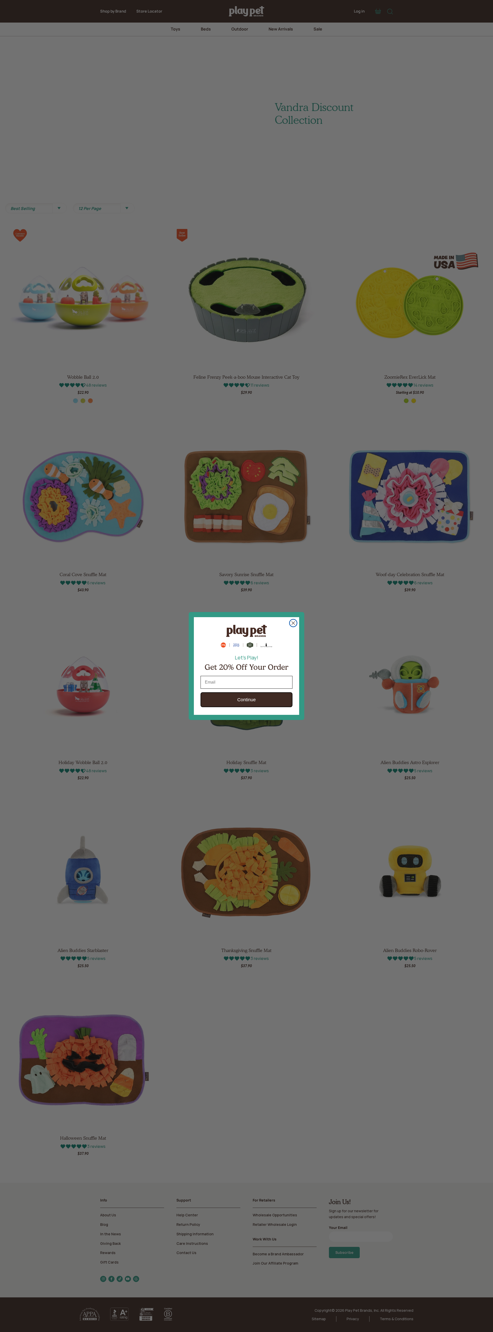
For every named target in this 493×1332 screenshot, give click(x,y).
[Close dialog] (293, 623)
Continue (246, 699)
